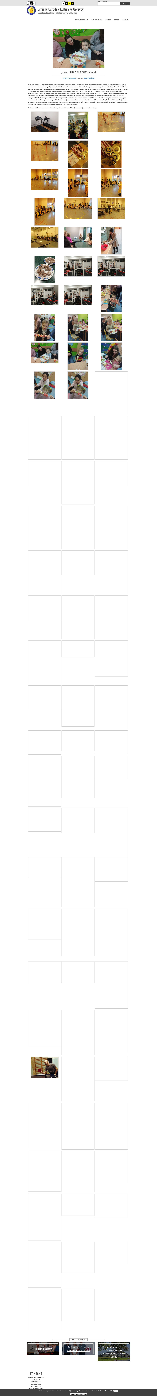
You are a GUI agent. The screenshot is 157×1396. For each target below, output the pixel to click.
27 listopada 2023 (69, 78)
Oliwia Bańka (89, 78)
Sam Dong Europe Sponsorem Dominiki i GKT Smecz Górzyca (78, 1348)
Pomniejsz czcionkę (28, 4)
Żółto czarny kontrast (72, 4)
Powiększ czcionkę (34, 4)
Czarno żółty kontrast (69, 4)
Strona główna (81, 20)
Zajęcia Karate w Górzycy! (43, 1348)
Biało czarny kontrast (66, 4)
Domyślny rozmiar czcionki (31, 4)
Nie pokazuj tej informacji (79, 1394)
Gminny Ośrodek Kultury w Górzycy (61, 9)
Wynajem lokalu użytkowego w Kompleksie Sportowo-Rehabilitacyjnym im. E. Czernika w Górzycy (113, 1351)
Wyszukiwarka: (102, 1)
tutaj (115, 1391)
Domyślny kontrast (63, 4)
